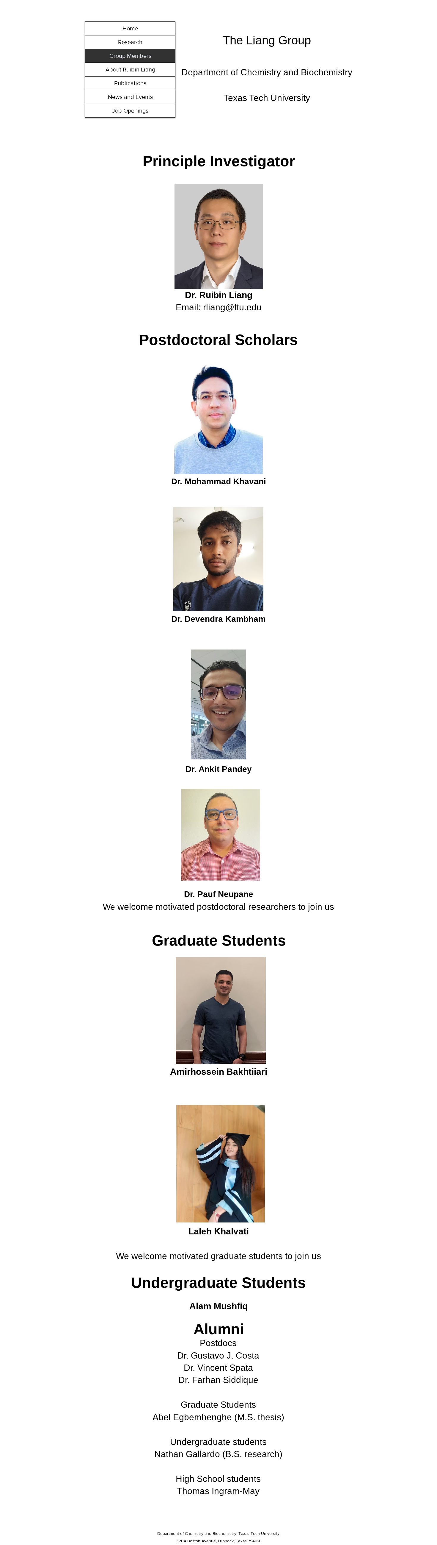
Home (130, 28)
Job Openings (130, 110)
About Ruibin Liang (130, 69)
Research (130, 42)
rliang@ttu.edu (232, 307)
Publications (130, 83)
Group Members (130, 55)
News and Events (130, 97)
